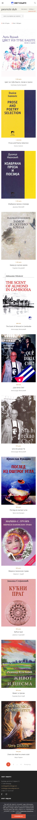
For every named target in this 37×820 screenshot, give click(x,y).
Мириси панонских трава (19, 571)
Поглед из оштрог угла (18, 510)
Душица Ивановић (18, 207)
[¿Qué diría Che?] (18, 358)
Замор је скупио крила (18, 265)
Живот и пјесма (18, 693)
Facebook (1, 794)
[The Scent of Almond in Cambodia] (18, 297)
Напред (27, 764)
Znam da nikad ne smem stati (18, 754)
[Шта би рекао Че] (18, 420)
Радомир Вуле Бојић (18, 696)
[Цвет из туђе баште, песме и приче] (18, 53)
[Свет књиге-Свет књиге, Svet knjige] (18, 3)
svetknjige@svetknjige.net (9, 786)
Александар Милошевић (18, 329)
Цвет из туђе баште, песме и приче (18, 82)
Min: (6, 23)
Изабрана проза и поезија (18, 204)
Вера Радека (18, 757)
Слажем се (18, 816)
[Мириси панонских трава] (18, 542)
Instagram (6, 794)
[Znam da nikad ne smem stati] (18, 725)
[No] (35, 811)
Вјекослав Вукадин (18, 513)
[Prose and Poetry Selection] (18, 114)
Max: (17, 23)
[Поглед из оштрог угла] (18, 481)
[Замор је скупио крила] (18, 236)
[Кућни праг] (18, 603)
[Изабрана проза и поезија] (18, 175)
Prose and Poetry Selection (18, 143)
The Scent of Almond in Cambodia (18, 326)
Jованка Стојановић (18, 635)
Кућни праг (18, 632)
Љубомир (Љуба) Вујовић (18, 85)
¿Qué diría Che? (18, 388)
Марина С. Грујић (18, 574)
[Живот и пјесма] (18, 664)
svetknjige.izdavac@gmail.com (10, 788)
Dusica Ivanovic (18, 146)
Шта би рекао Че (18, 449)
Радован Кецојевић (18, 268)
